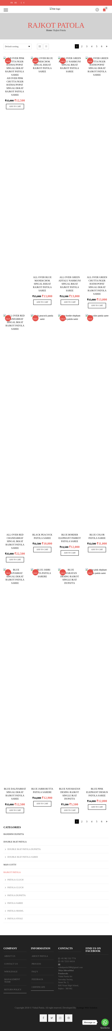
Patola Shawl (15, 911)
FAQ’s (35, 971)
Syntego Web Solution (87, 1007)
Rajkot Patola (12, 872)
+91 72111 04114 (68, 961)
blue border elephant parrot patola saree (69, 538)
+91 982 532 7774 (68, 958)
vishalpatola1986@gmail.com (70, 967)
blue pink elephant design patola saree (97, 792)
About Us (9, 956)
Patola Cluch (15, 880)
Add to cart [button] (15, 106)
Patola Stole (15, 918)
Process (36, 964)
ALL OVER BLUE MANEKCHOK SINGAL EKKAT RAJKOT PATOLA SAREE (42, 284)
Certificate (38, 987)
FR (11, 3)
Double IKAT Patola (15, 842)
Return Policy (12, 989)
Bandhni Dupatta (14, 834)
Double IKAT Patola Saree (22, 857)
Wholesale (11, 971)
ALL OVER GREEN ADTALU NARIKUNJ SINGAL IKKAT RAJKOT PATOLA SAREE (69, 284)
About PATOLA (40, 956)
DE (15, 3)
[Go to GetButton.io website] (105, 1028)
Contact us (11, 964)
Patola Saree (15, 903)
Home (49, 30)
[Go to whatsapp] (105, 1022)
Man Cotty (10, 864)
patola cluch (15, 887)
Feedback (37, 979)
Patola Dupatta (16, 895)
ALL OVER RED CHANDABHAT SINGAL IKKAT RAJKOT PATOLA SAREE (15, 541)
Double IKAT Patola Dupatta (24, 849)
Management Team (12, 980)
